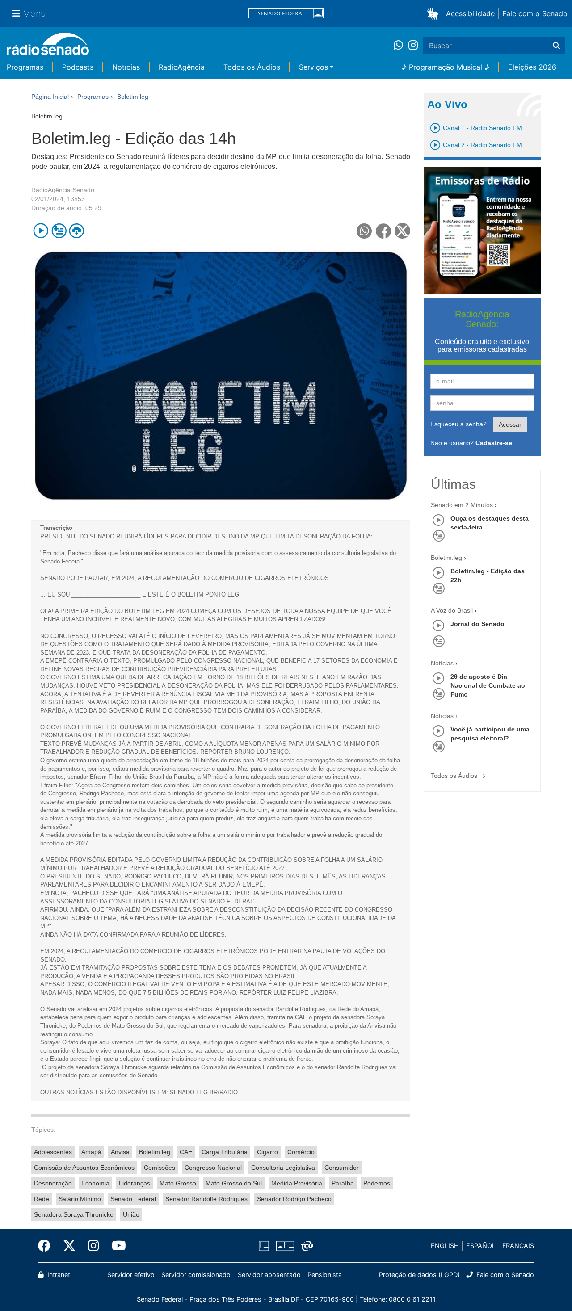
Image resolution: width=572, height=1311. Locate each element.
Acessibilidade (470, 13)
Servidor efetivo (131, 1274)
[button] (434, 13)
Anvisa (120, 1152)
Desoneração (53, 1183)
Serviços (313, 67)
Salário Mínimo (80, 1198)
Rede (41, 1198)
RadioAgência (182, 67)
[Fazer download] (76, 231)
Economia (95, 1183)
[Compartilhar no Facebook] (383, 231)
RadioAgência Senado (62, 189)
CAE (186, 1152)
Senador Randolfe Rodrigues (206, 1198)
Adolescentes (53, 1152)
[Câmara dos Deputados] (265, 1245)
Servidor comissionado (196, 1274)
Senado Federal (133, 1198)
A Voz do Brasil (452, 610)
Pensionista (324, 1274)
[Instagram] (413, 46)
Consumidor (341, 1167)
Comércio (301, 1152)
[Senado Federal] (286, 13)
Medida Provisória (296, 1183)
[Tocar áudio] (41, 231)
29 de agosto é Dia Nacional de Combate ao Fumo (487, 685)
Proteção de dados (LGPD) (419, 1274)
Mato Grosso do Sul (234, 1183)
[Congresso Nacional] (284, 1245)
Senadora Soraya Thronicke (74, 1214)
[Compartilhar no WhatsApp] (364, 231)
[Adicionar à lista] (58, 231)
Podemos (376, 1183)
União (131, 1214)
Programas (25, 67)
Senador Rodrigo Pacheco (294, 1198)
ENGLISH (445, 1245)
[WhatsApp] (401, 46)
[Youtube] (115, 1245)
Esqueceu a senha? (458, 424)
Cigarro (267, 1152)
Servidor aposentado (269, 1274)
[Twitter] (69, 1245)
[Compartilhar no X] (402, 231)
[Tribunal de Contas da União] (305, 1245)
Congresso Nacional (213, 1167)
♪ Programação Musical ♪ (445, 67)
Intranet (58, 1274)
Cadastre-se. (494, 442)
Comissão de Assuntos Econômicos (84, 1167)
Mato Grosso (178, 1183)
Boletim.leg (154, 1152)
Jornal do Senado (477, 623)
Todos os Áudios (251, 67)
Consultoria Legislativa (283, 1167)
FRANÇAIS (518, 1245)
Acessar (510, 424)
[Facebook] (47, 1245)
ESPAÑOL (481, 1245)
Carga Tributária (225, 1152)
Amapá (91, 1152)
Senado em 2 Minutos (462, 504)
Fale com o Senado (535, 13)
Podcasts (77, 67)
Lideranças (134, 1183)
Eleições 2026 (532, 67)
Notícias (126, 67)
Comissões (159, 1167)
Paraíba (343, 1183)
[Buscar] (556, 46)
